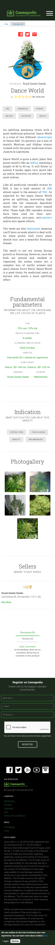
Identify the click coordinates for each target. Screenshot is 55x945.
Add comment (27, 646)
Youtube (36, 770)
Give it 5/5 (30, 96)
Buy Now (6, 602)
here (49, 735)
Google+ (27, 770)
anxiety (47, 217)
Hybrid (39, 109)
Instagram (45, 770)
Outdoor (26, 116)
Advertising (9, 801)
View (7, 24)
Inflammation (36, 439)
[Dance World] (27, 59)
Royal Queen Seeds (34, 83)
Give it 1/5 (15, 96)
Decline (15, 941)
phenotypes (44, 137)
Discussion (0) (27, 632)
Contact (8, 805)
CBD (7, 109)
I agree (6, 941)
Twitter (27, 34)
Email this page (34, 34)
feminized (33, 228)
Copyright (8, 808)
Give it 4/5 (26, 96)
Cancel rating (12, 97)
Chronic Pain (16, 432)
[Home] (23, 13)
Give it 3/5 (22, 96)
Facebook (20, 34)
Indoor (9, 116)
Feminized (23, 109)
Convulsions (38, 432)
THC (44, 192)
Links (6, 831)
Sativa (42, 116)
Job (6, 812)
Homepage (9, 827)
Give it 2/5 (19, 96)
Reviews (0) (18, 24)
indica (34, 162)
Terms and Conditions (14, 816)
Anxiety (16, 439)
